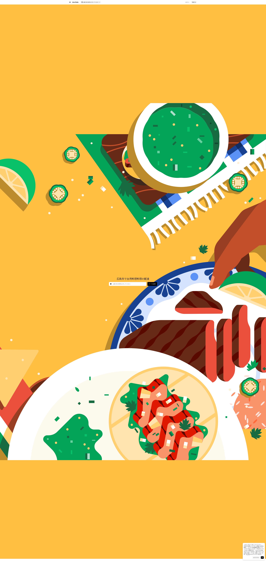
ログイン (187, 2)
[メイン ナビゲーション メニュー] (70, 2)
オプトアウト (256, 557)
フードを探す (152, 284)
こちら (248, 554)
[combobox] (129, 284)
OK (262, 557)
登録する (194, 2)
